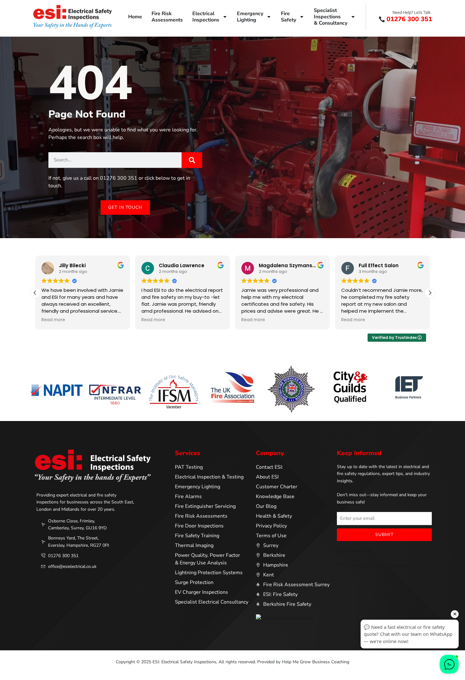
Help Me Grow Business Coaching (315, 662)
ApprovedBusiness (358, 551)
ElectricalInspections (205, 16)
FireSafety (288, 16)
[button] (430, 293)
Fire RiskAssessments (167, 16)
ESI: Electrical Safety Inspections (374, 565)
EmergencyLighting (250, 16)
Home (135, 16)
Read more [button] (53, 320)
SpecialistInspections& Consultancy (330, 17)
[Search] (192, 160)
